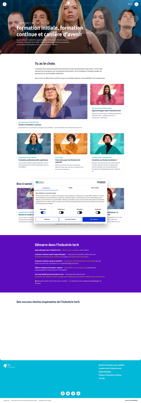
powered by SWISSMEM (131, 400)
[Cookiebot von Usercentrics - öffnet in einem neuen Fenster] (98, 182)
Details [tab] (70, 187)
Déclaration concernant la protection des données (24, 400)
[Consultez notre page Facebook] (73, 393)
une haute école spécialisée (78, 257)
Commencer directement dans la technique (79, 261)
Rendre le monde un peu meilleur (112, 365)
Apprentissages (105, 372)
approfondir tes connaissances (75, 268)
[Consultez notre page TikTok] (78, 393)
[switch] (61, 212)
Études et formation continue (110, 375)
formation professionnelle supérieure (48, 257)
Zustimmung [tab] (46, 188)
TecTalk (102, 378)
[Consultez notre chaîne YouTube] (68, 393)
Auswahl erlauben (70, 219)
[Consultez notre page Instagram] (63, 393)
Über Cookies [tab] (95, 187)
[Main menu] (136, 4)
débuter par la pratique (70, 250)
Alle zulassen (94, 219)
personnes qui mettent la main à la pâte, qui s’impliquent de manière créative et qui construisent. (70, 277)
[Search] (5, 4)
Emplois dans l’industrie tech (110, 368)
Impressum (6, 400)
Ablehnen (47, 219)
